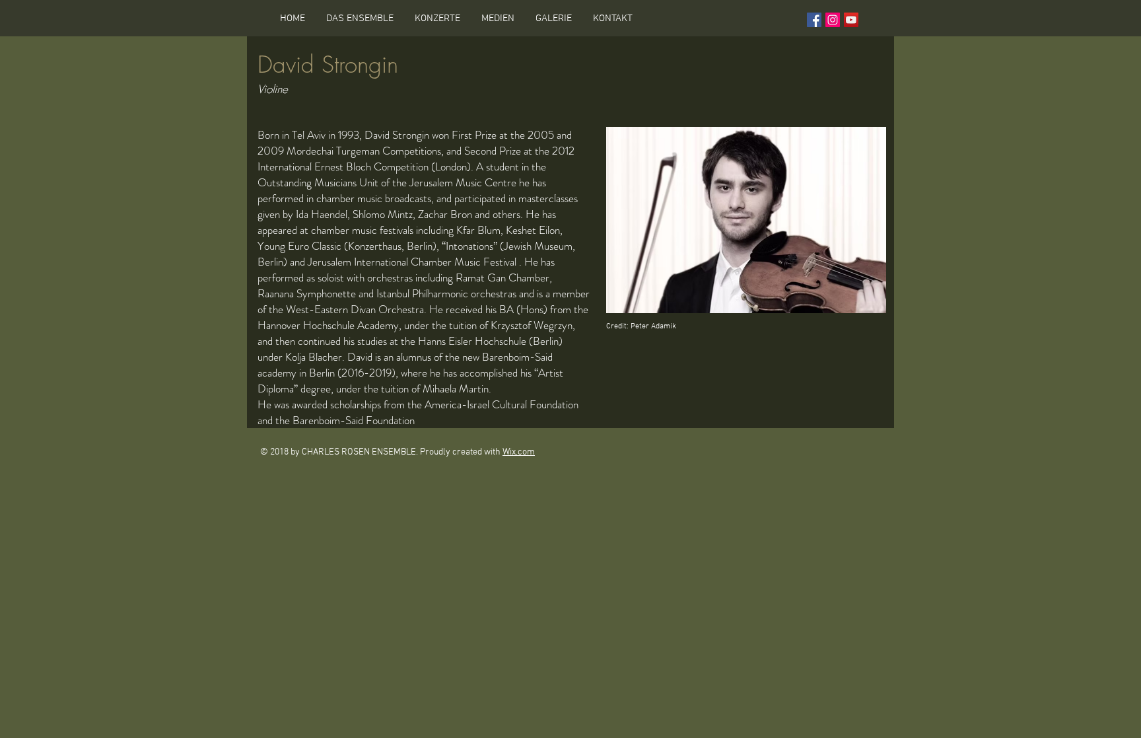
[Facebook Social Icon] (814, 20)
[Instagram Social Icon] (832, 20)
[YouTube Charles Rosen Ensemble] (851, 20)
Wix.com (518, 452)
